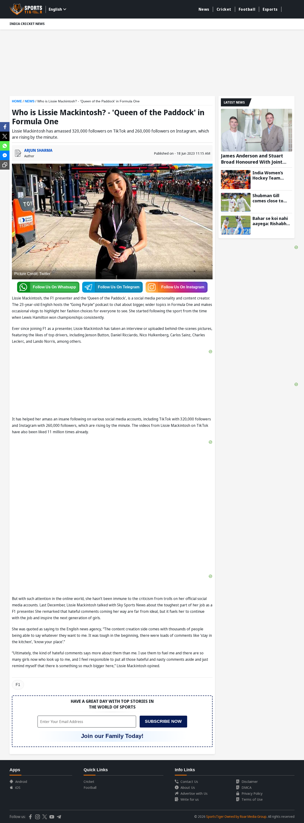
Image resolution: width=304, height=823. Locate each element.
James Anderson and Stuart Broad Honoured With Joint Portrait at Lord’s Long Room (253, 159)
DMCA (247, 787)
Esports (270, 9)
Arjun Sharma (38, 150)
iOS (17, 787)
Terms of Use (252, 799)
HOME (17, 101)
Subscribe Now (163, 721)
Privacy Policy (252, 793)
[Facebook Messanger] (5, 154)
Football (247, 9)
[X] (5, 135)
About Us (187, 787)
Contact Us (189, 781)
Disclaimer (250, 781)
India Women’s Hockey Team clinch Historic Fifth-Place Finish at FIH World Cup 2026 (270, 175)
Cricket (224, 9)
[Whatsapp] (5, 145)
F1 (18, 685)
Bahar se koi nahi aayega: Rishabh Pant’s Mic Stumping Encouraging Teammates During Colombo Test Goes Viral (270, 221)
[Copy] (5, 165)
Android (21, 781)
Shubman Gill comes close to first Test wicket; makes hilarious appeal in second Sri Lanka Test (270, 198)
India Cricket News (27, 23)
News (204, 9)
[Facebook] (5, 126)
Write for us (189, 799)
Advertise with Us (194, 793)
